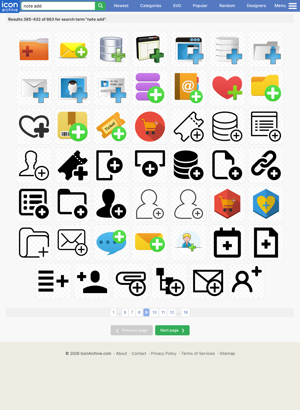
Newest (121, 5)
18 (186, 312)
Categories (150, 5)
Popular (200, 5)
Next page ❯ (172, 330)
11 (163, 312)
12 (172, 312)
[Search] (100, 5)
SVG (177, 5)
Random (227, 5)
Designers (256, 5)
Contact (139, 353)
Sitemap (227, 353)
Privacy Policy (163, 353)
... (119, 312)
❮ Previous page (132, 330)
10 (154, 312)
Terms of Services (198, 353)
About (121, 353)
